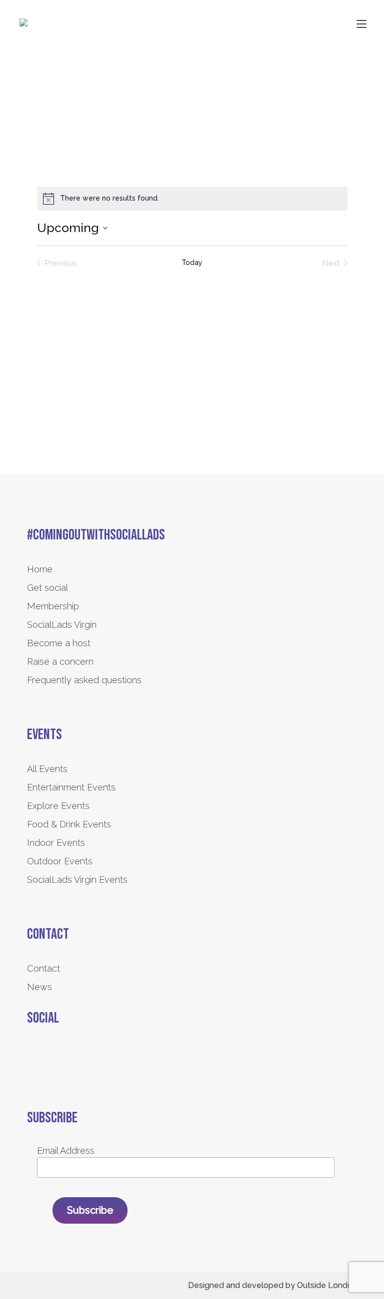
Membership (53, 606)
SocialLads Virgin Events (77, 879)
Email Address (65, 1150)
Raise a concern (60, 661)
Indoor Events (56, 842)
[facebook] (33, 1053)
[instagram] (60, 1053)
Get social (47, 587)
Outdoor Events (59, 861)
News (39, 987)
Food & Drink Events (69, 824)
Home (39, 569)
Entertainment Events (71, 787)
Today (192, 262)
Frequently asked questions (84, 680)
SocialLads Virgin (61, 624)
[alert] (192, 199)
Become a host (58, 643)
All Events (47, 769)
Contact (43, 968)
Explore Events (58, 805)
